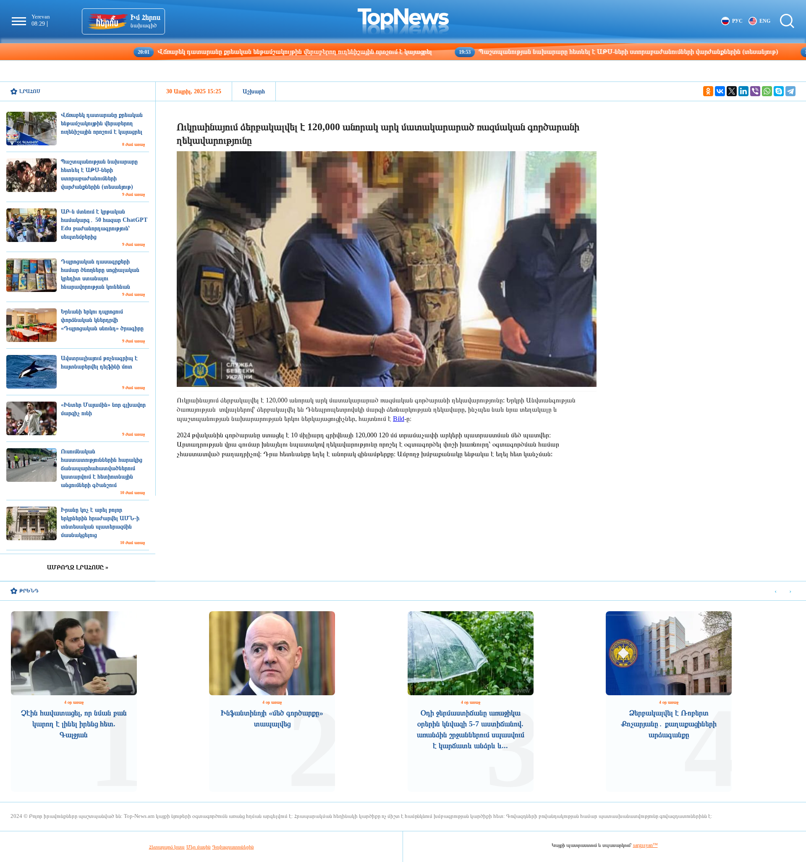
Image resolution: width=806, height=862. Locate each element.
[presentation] (775, 591)
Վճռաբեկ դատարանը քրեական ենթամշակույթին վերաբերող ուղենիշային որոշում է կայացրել (236, 51)
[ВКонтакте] (720, 91)
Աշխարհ (254, 91)
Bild (398, 418)
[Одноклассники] (708, 91)
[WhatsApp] (767, 91)
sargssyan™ (645, 845)
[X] (732, 91)
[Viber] (755, 91)
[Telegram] (790, 91)
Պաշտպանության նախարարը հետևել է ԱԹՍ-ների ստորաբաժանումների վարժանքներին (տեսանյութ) (569, 51)
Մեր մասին (198, 847)
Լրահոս (29, 91)
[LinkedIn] (743, 91)
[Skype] (779, 91)
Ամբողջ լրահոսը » (77, 567)
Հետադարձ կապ (167, 847)
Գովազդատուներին (233, 847)
